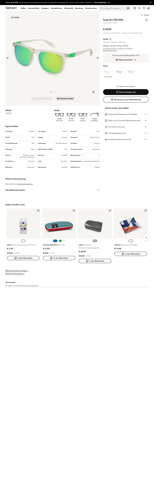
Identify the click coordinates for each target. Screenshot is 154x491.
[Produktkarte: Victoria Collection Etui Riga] (59, 235)
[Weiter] (97, 58)
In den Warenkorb (25, 258)
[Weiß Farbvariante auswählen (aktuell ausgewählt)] (23, 241)
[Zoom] (93, 92)
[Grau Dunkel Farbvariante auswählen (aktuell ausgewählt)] (95, 241)
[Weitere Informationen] (110, 39)
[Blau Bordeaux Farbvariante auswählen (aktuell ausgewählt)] (55, 241)
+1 (64, 241)
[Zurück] (7, 58)
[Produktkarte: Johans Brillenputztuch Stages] (131, 233)
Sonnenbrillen (33, 8)
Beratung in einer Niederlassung (127, 100)
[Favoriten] (144, 8)
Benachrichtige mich (127, 92)
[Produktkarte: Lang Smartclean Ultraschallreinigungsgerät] (95, 236)
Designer (45, 8)
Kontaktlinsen (56, 8)
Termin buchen (91, 8)
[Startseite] (11, 8)
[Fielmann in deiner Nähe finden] (135, 8)
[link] (77, 2)
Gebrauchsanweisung (25, 184)
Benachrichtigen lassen (110, 50)
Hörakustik (68, 8)
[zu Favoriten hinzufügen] (146, 20)
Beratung (79, 8)
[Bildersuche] (128, 8)
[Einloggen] (139, 8)
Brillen (23, 8)
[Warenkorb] (148, 8)
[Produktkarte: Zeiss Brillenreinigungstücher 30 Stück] (23, 235)
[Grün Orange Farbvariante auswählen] (60, 241)
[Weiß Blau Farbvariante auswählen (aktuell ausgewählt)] (131, 241)
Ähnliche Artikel (66, 99)
